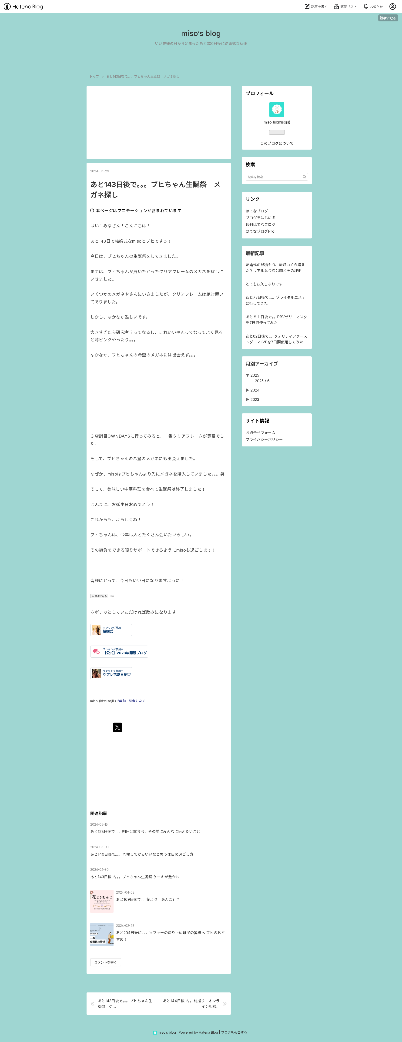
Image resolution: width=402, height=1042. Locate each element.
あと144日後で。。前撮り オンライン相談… (191, 1003)
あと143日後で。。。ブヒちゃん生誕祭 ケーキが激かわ (134, 876)
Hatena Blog (208, 1032)
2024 (255, 390)
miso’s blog (201, 33)
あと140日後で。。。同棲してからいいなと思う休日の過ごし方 (141, 854)
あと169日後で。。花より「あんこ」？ (148, 899)
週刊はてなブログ (260, 224)
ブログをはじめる (260, 217)
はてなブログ (257, 211)
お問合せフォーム (260, 432)
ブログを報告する (234, 1032)
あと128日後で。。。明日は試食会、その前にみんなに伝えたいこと (145, 831)
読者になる (388, 18)
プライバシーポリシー (264, 439)
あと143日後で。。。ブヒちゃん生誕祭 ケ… (125, 1003)
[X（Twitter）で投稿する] (117, 727)
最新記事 (255, 253)
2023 (255, 399)
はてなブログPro (260, 231)
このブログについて (277, 143)
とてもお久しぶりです (264, 284)
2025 (255, 375)
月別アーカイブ (262, 364)
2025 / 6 (262, 381)
